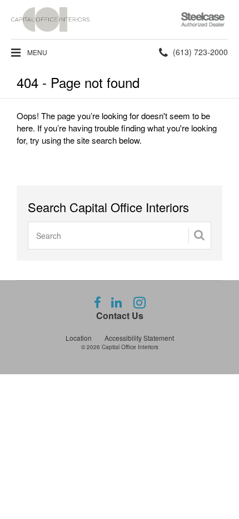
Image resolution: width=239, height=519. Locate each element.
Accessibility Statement (139, 337)
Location (79, 337)
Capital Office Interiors (130, 347)
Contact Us (119, 315)
